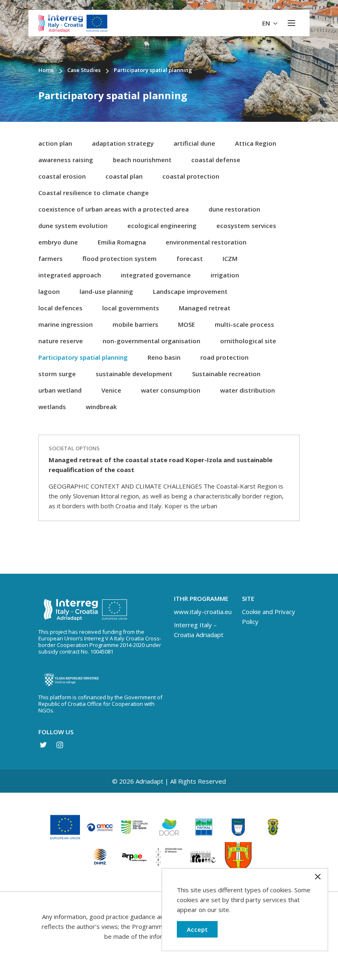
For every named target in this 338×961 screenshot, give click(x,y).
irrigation (225, 275)
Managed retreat (204, 308)
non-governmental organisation (151, 341)
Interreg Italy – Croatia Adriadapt (198, 630)
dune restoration (234, 209)
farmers (50, 258)
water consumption (170, 390)
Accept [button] (197, 929)
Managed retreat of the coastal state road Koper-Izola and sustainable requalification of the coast (160, 465)
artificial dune (194, 143)
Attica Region (255, 143)
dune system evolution (73, 225)
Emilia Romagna (122, 242)
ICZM (230, 258)
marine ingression (65, 324)
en (267, 23)
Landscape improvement (190, 291)
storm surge (57, 374)
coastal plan (124, 176)
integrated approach (69, 275)
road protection (224, 357)
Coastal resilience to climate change (93, 192)
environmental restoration (206, 242)
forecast (189, 258)
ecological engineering (162, 225)
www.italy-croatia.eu (203, 611)
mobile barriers (135, 324)
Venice (111, 390)
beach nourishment (142, 160)
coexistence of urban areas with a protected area (113, 209)
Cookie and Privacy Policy (268, 616)
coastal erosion (62, 176)
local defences (60, 308)
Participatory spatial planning (83, 357)
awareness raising (65, 160)
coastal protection (190, 176)
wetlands (52, 407)
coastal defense (215, 160)
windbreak (101, 407)
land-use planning (106, 291)
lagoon (49, 291)
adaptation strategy (123, 143)
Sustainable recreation (226, 374)
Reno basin (164, 357)
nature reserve (60, 341)
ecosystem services (246, 225)
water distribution (247, 390)
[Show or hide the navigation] (291, 23)
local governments (130, 308)
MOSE (186, 324)
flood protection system (119, 258)
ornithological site (248, 341)
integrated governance (156, 275)
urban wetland (60, 390)
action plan (55, 143)
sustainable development (134, 374)
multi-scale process (244, 324)
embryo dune (58, 242)
